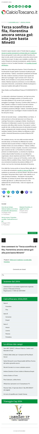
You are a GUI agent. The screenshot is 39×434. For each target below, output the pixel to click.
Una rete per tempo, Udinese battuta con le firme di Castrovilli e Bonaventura (10, 208)
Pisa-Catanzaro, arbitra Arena (12, 379)
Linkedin (16, 6)
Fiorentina (32, 233)
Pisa (7, 309)
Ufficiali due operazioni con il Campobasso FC (17, 383)
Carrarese (8, 317)
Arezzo (8, 327)
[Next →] (35, 240)
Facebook (9, 6)
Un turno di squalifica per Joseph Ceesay (15, 394)
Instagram (23, 6)
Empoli (7, 320)
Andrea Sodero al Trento (11, 375)
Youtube (19, 6)
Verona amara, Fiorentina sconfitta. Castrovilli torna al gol (9, 219)
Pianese (8, 334)
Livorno (8, 330)
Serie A (6, 303)
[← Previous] (4, 240)
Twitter (13, 6)
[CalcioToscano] (19, 14)
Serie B (6, 313)
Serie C (6, 324)
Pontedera (9, 337)
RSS (26, 6)
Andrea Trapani (25, 22)
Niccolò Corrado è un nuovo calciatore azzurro (17, 367)
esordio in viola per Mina (24, 170)
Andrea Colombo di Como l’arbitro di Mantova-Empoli (19, 371)
